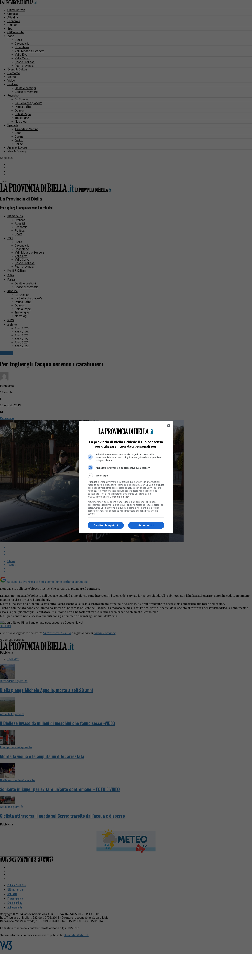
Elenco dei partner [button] (119, 496)
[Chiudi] (168, 425)
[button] (126, 475)
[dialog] (126, 477)
